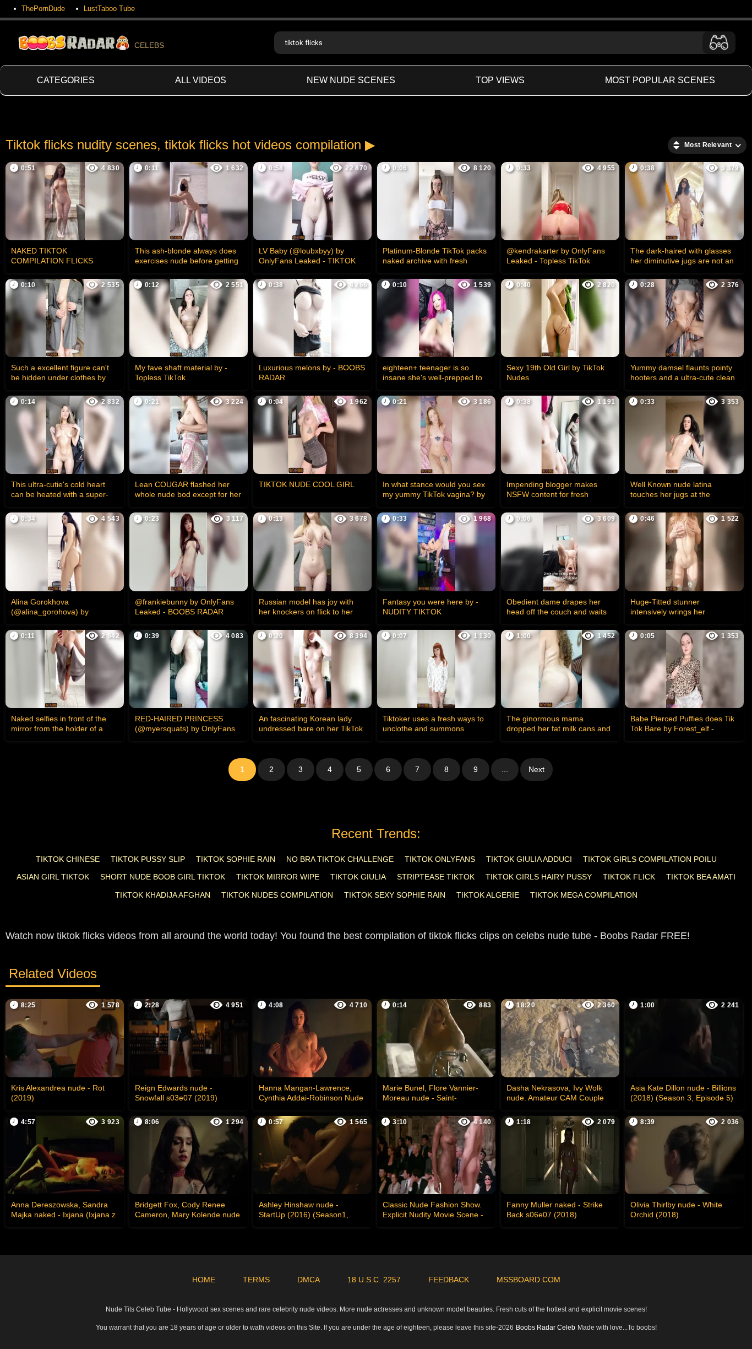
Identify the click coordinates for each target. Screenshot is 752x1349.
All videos (200, 80)
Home (203, 1279)
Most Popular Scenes (660, 80)
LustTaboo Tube (109, 8)
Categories (66, 80)
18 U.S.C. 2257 (374, 1279)
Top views (500, 80)
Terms (256, 1279)
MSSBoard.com (528, 1279)
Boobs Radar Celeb (545, 1327)
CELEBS (149, 45)
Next (536, 769)
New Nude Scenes (351, 80)
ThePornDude (43, 8)
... (505, 769)
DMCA (308, 1279)
